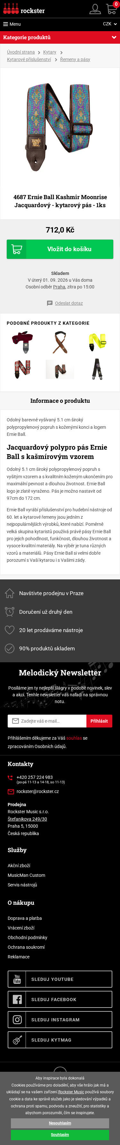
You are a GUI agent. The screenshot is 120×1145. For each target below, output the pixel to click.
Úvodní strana (21, 52)
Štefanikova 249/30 (27, 819)
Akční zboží (19, 865)
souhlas (74, 738)
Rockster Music (71, 1092)
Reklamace (18, 956)
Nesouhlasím (60, 1123)
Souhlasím (60, 1134)
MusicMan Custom (26, 875)
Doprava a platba (25, 918)
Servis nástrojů (22, 884)
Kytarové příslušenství (29, 59)
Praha (59, 286)
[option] (60, 127)
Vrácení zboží (21, 927)
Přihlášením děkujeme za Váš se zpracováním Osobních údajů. (47, 742)
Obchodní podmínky (27, 937)
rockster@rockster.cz (38, 791)
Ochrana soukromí (26, 947)
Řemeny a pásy (75, 59)
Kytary (49, 52)
